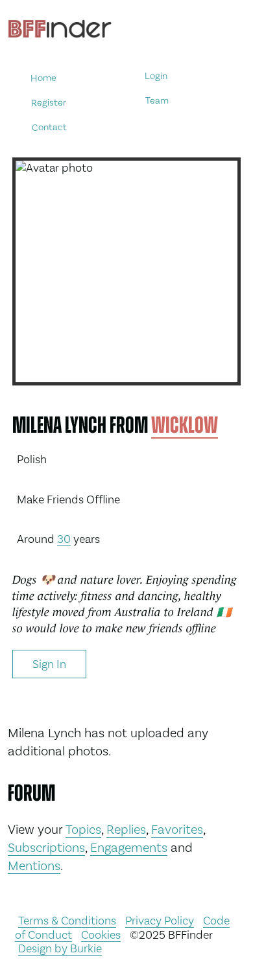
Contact (49, 126)
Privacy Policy (159, 920)
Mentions (34, 865)
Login (156, 76)
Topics (83, 829)
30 (64, 538)
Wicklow (184, 425)
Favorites (177, 829)
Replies (126, 829)
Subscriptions (46, 847)
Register (48, 102)
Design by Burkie (60, 948)
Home (43, 78)
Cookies (101, 934)
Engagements (128, 847)
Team (157, 101)
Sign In (49, 664)
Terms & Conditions (67, 920)
